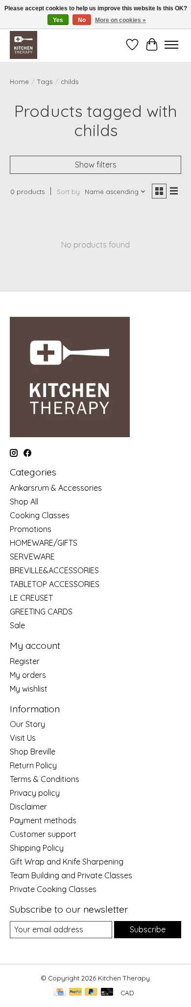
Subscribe (148, 929)
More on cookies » (120, 20)
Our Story (27, 724)
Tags (44, 81)
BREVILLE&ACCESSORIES (54, 570)
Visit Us (23, 738)
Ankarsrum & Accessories (56, 488)
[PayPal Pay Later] (91, 992)
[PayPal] (75, 992)
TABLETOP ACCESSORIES (54, 584)
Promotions (30, 529)
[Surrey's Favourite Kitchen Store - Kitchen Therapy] (23, 44)
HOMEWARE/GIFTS (43, 543)
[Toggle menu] (171, 45)
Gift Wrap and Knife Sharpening (66, 862)
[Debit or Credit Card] (107, 992)
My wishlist (29, 689)
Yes (58, 20)
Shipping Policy (37, 848)
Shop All (24, 501)
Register (25, 661)
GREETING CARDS (41, 611)
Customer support (43, 834)
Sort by (68, 192)
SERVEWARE (32, 556)
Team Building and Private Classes (71, 875)
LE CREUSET (31, 598)
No (82, 20)
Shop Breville (32, 751)
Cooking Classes (40, 515)
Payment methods (43, 820)
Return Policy (33, 765)
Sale (17, 625)
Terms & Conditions (44, 779)
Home (19, 81)
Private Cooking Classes (53, 889)
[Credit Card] (60, 992)
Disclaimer (28, 806)
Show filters (96, 164)
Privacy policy (35, 793)
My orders (28, 675)
